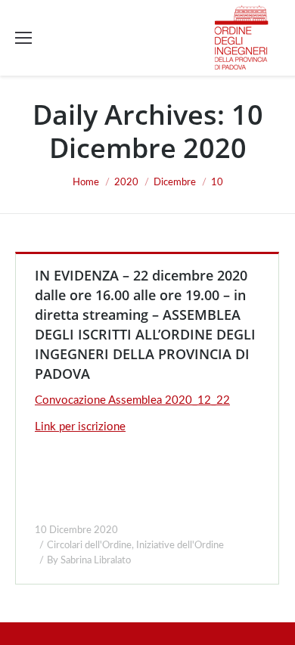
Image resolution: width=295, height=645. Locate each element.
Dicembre (175, 183)
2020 (126, 183)
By (89, 561)
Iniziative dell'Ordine (180, 545)
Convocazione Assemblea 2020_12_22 (132, 400)
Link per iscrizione (80, 427)
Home (86, 183)
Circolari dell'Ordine (89, 545)
